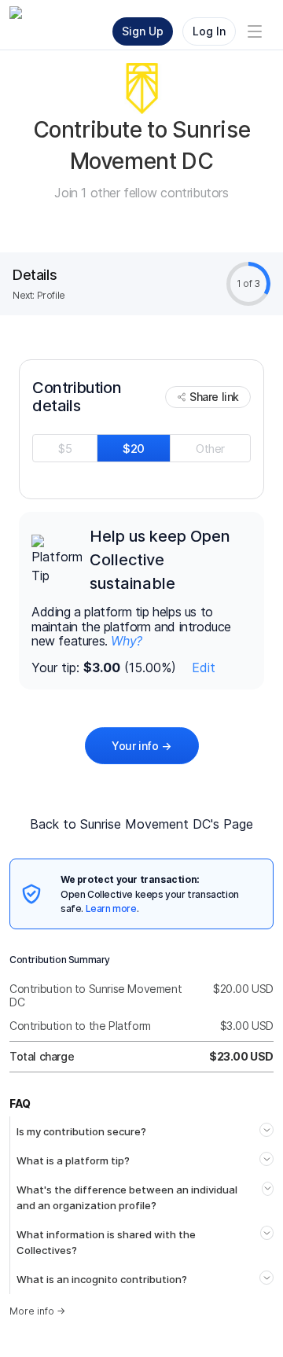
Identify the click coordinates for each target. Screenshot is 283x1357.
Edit (203, 667)
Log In (209, 31)
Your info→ (141, 745)
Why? (126, 641)
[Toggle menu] (254, 31)
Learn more (111, 908)
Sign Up (143, 31)
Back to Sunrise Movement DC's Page (141, 824)
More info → (37, 1311)
